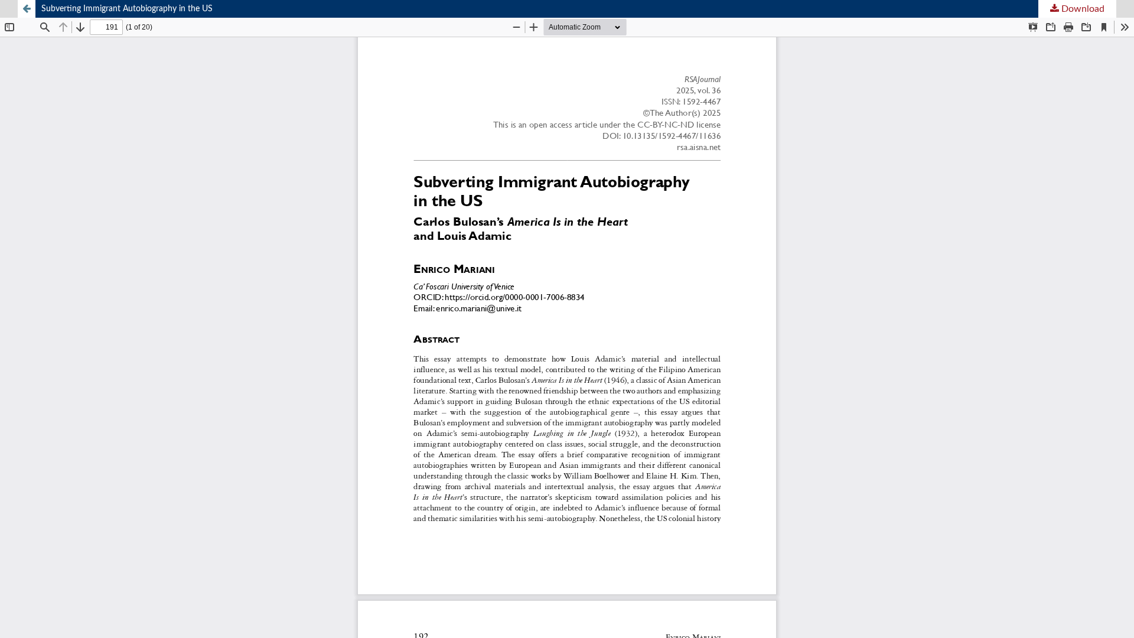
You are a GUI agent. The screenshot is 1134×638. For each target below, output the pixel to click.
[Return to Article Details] (26, 9)
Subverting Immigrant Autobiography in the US (127, 9)
